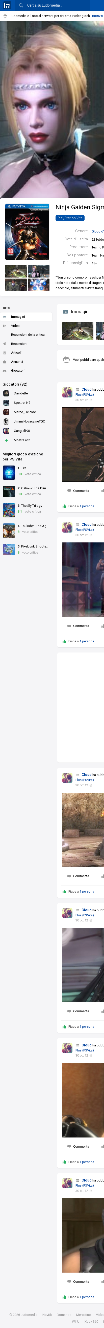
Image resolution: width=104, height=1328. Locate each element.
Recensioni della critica (28, 334)
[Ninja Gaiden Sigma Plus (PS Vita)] (27, 232)
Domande (64, 1315)
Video (15, 326)
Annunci (17, 362)
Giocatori (17, 370)
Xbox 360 (91, 1321)
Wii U (76, 1321)
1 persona (87, 506)
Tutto (6, 308)
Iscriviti (97, 16)
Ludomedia (29, 1315)
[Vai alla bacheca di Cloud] (67, 392)
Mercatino (83, 1315)
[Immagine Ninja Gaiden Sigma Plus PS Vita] (76, 330)
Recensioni (19, 344)
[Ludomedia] (7, 5)
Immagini (18, 317)
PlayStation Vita (70, 218)
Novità (47, 1315)
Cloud (87, 389)
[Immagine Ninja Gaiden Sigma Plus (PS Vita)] (16, 271)
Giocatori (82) (15, 384)
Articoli (16, 352)
